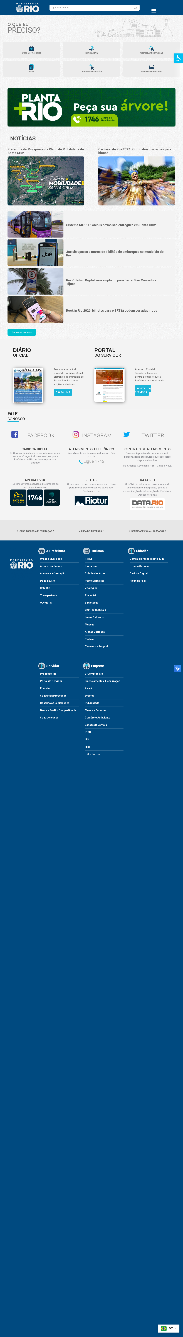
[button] (135, 8)
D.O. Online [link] (63, 392)
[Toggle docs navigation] (154, 11)
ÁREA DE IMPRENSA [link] (91, 531)
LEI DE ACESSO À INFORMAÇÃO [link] (35, 531)
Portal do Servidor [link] (143, 390)
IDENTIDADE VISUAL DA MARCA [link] (147, 531)
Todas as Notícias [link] (22, 332)
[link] (178, 58)
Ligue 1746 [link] (93, 461)
